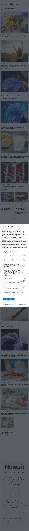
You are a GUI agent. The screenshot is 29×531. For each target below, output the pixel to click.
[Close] (26, 227)
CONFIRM (8, 299)
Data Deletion (7, 304)
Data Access (14, 304)
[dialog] (14, 265)
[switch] (23, 255)
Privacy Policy (22, 304)
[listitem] (14, 252)
